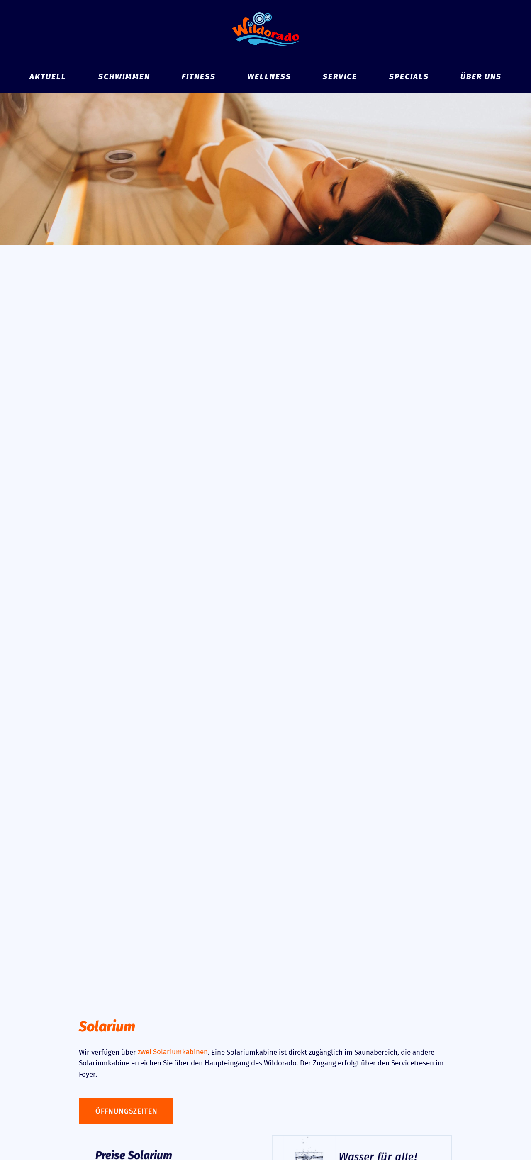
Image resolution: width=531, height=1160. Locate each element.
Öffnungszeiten (126, 1111)
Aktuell (47, 76)
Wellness (269, 76)
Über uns (481, 76)
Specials (409, 76)
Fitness (199, 76)
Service (340, 76)
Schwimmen (124, 76)
